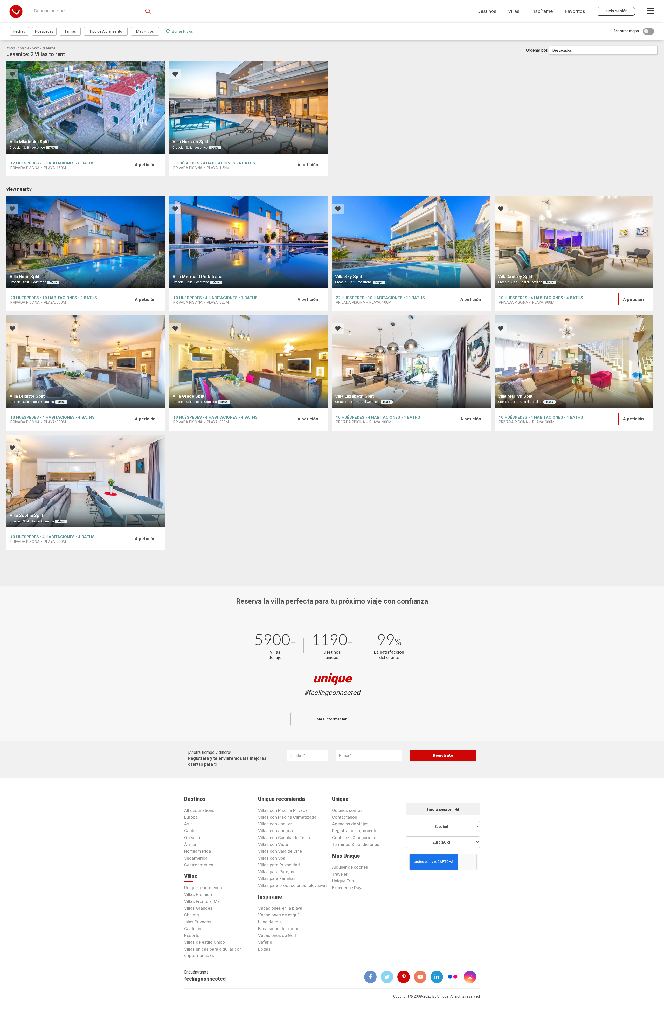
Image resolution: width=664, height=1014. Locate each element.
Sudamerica (196, 858)
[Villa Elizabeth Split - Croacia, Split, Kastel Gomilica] (411, 361)
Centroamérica (198, 864)
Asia (188, 823)
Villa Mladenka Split (29, 141)
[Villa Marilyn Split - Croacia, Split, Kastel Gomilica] (574, 361)
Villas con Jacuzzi (275, 823)
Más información (332, 719)
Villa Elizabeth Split (354, 396)
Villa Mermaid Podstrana (197, 276)
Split (35, 48)
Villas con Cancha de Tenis (284, 837)
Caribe (190, 830)
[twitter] (389, 977)
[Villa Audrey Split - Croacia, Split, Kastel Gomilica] (574, 242)
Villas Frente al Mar (202, 901)
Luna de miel (270, 922)
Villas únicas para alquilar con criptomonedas (213, 952)
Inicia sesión (440, 809)
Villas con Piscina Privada (283, 810)
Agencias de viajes (350, 823)
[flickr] (453, 977)
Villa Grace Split (188, 396)
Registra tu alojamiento (355, 830)
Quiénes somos (347, 810)
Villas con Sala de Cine (280, 851)
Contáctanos (344, 817)
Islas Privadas (197, 922)
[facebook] (372, 977)
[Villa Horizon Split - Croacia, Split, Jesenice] (248, 107)
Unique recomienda (203, 887)
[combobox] (603, 50)
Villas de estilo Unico (204, 942)
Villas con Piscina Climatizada (287, 817)
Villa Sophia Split (26, 515)
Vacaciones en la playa (280, 908)
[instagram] (472, 977)
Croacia (23, 48)
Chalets (191, 915)
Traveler (340, 874)
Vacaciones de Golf (277, 935)
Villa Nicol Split (25, 276)
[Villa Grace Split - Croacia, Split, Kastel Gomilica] (248, 361)
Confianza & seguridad (354, 837)
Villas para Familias (277, 878)
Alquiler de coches (350, 867)
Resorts (191, 935)
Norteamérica (197, 851)
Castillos (192, 928)
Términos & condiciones (355, 844)
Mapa (52, 147)
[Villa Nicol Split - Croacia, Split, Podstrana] (85, 242)
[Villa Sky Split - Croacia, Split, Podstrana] (411, 242)
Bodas (264, 949)
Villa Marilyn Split (515, 396)
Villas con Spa (271, 858)
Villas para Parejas (276, 871)
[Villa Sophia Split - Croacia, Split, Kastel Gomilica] (85, 481)
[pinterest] (406, 977)
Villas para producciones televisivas (293, 885)
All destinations (199, 810)
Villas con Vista (273, 844)
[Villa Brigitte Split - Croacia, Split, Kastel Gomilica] (85, 361)
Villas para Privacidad (279, 864)
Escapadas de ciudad (279, 928)
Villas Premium (198, 894)
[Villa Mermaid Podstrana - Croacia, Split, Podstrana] (248, 242)
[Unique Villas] (16, 11)
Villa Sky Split (348, 276)
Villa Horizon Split (190, 141)
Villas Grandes (198, 908)
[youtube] (422, 977)
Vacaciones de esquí (278, 915)
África (190, 844)
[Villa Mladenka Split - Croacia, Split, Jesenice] (85, 107)
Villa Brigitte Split (27, 396)
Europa (191, 817)
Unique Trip (343, 881)
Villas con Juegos (275, 830)
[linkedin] (439, 977)
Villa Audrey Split (515, 276)
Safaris (265, 942)
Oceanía (192, 837)
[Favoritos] (12, 74)
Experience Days (348, 887)
